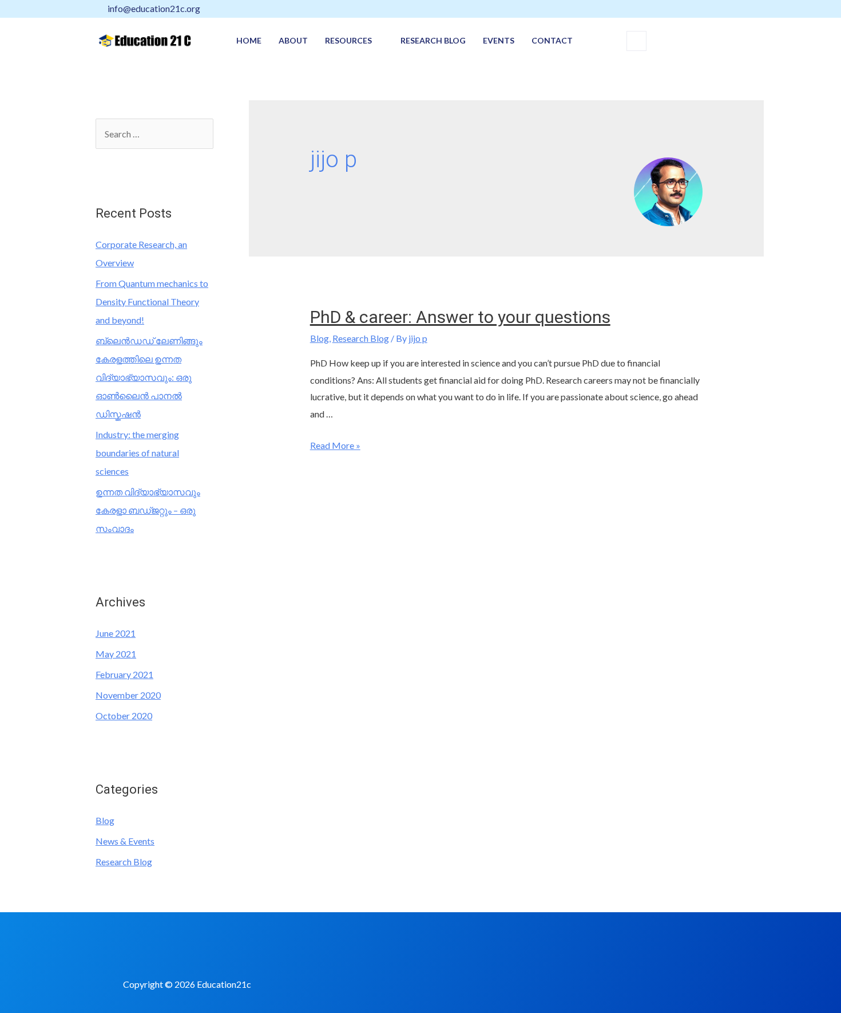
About (293, 40)
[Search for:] (154, 133)
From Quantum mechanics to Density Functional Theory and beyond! (152, 301)
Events (498, 40)
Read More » (335, 445)
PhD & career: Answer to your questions (460, 317)
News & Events (125, 840)
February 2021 (124, 674)
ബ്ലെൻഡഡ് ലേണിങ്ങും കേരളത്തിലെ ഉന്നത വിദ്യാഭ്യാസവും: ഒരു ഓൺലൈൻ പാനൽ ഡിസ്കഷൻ (149, 377)
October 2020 (124, 715)
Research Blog (433, 40)
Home (248, 40)
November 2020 (128, 694)
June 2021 (116, 633)
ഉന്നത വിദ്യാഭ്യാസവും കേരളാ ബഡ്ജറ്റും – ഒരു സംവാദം (148, 510)
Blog (105, 820)
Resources (348, 40)
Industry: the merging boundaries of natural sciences (137, 452)
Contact (552, 40)
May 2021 (116, 653)
